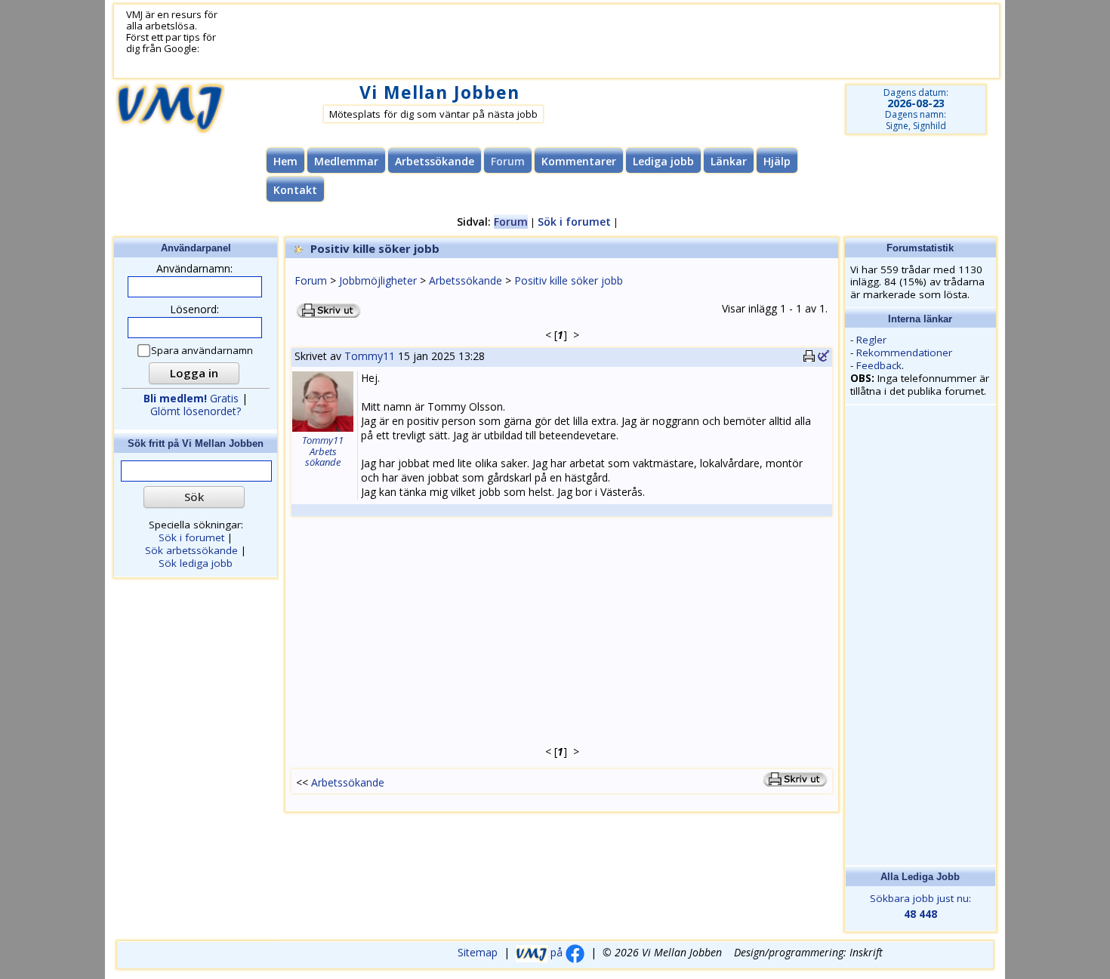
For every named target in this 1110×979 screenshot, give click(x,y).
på (556, 952)
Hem (285, 161)
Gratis (191, 398)
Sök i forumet (574, 221)
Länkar (729, 161)
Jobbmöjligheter (378, 280)
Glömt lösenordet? (195, 411)
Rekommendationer (904, 352)
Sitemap (478, 952)
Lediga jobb (663, 161)
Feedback (879, 365)
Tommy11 (369, 356)
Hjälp (777, 161)
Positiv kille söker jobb (568, 280)
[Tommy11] (322, 429)
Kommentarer (578, 161)
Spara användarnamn (202, 350)
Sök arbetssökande (191, 550)
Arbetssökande (434, 161)
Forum (310, 280)
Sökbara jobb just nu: (920, 906)
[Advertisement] (590, 41)
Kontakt (295, 190)
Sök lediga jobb (196, 563)
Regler (871, 339)
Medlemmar (346, 161)
